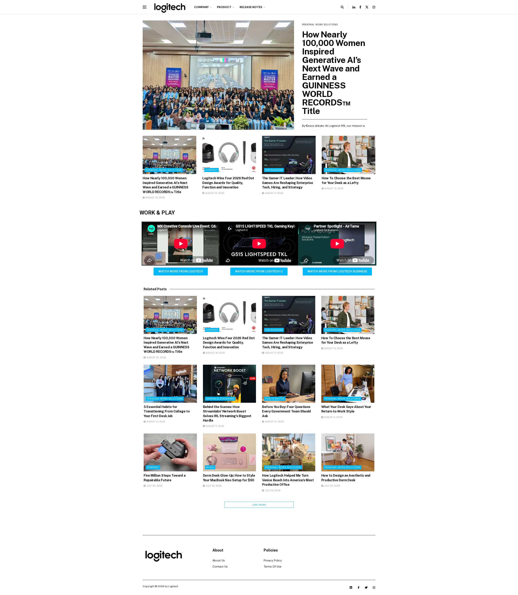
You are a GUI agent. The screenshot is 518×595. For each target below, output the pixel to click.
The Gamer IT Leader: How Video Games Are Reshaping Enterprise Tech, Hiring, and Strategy (287, 182)
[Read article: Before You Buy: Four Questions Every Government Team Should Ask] (288, 384)
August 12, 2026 (155, 421)
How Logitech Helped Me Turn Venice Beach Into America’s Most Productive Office (288, 480)
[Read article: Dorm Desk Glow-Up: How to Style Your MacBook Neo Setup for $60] (229, 453)
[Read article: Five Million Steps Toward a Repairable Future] (170, 453)
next (316, 126)
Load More (259, 504)
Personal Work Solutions (164, 170)
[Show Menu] (144, 7)
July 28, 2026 (213, 485)
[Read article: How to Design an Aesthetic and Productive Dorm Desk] (348, 453)
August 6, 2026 (333, 417)
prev (306, 126)
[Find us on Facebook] (360, 7)
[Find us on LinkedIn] (353, 7)
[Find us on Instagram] (374, 7)
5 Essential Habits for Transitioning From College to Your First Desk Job (167, 411)
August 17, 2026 (273, 193)
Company (201, 7)
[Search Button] (342, 7)
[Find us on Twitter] (366, 7)
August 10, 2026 (274, 421)
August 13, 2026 (333, 188)
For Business (274, 170)
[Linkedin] (350, 587)
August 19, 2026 (214, 193)
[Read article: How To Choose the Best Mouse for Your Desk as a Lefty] (348, 155)
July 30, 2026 (154, 485)
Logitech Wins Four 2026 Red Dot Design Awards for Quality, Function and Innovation (331, 59)
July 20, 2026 (332, 485)
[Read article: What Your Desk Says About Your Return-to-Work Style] (348, 384)
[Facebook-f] (358, 587)
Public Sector (274, 398)
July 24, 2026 (272, 490)
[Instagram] (374, 587)
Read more (308, 114)
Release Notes (251, 7)
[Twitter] (366, 587)
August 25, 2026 (155, 197)
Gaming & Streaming (220, 398)
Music (210, 467)
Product (224, 7)
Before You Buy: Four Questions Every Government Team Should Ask (286, 411)
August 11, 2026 (214, 426)
